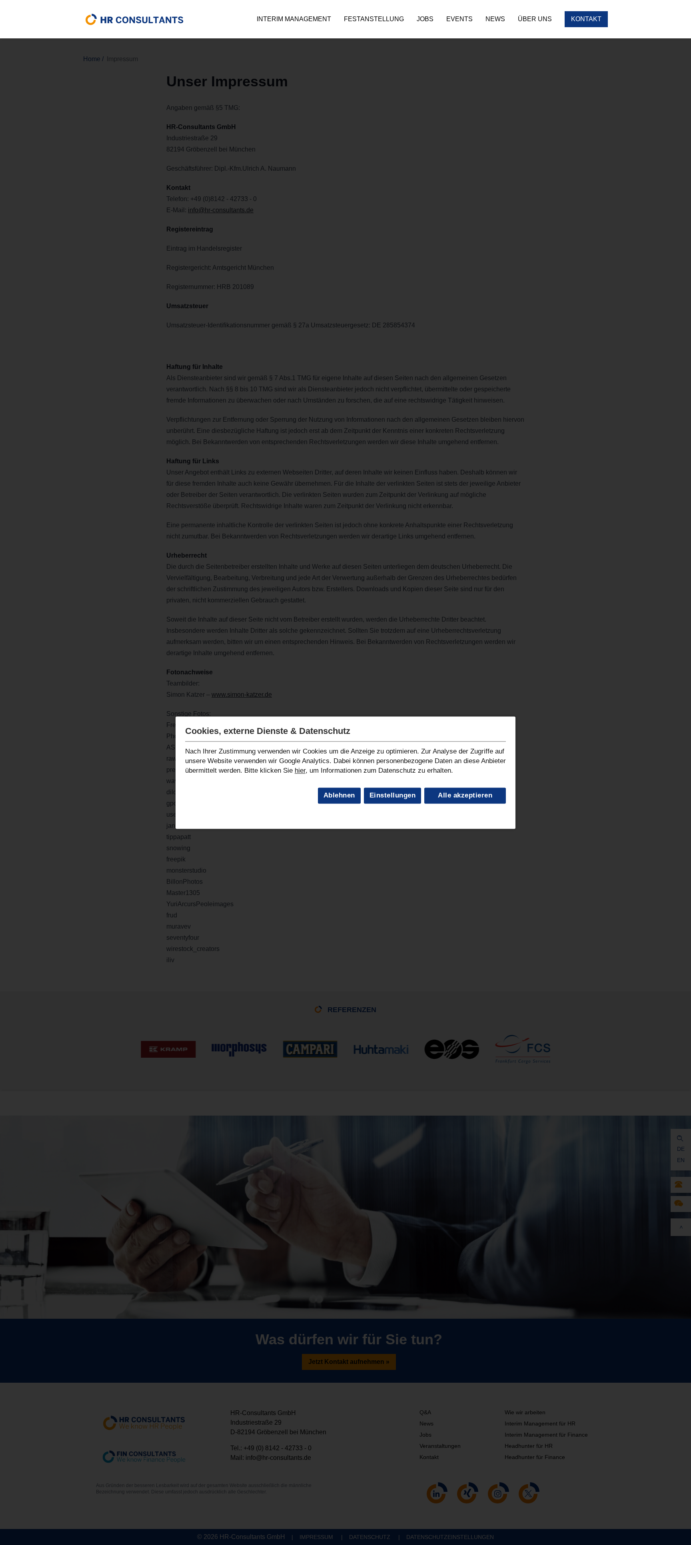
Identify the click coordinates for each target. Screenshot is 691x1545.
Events (459, 19)
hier (300, 770)
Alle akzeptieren (465, 795)
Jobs (425, 19)
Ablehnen (339, 795)
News (495, 19)
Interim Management (294, 19)
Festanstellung (374, 19)
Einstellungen (392, 795)
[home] (134, 19)
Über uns (535, 19)
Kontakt (586, 19)
